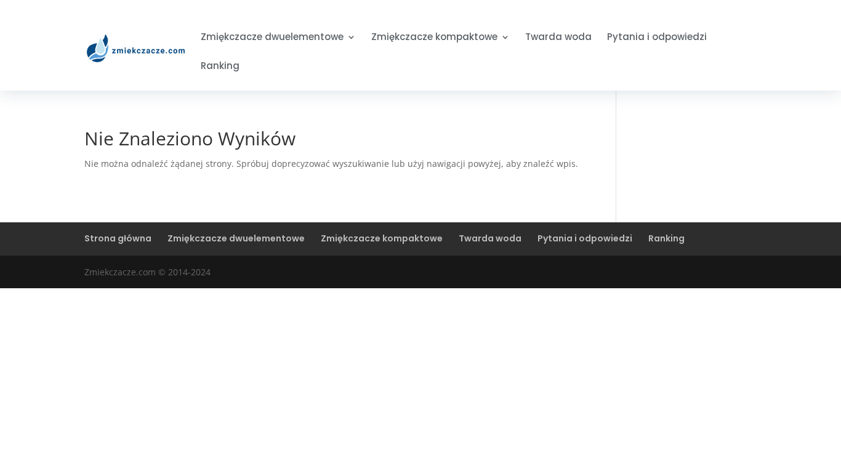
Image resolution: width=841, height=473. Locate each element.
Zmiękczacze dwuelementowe (272, 38)
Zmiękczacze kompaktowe (434, 38)
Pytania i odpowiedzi (657, 38)
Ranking (220, 67)
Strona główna (117, 238)
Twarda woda (558, 38)
